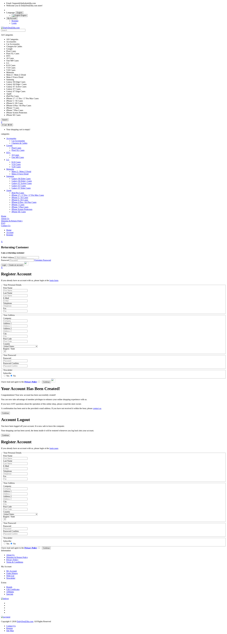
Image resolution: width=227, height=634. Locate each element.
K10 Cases (16, 162)
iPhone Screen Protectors (22, 209)
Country (6, 344)
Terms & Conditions (14, 562)
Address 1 (7, 323)
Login (14, 23)
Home (8, 230)
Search (4, 120)
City (5, 334)
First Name (7, 288)
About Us (10, 555)
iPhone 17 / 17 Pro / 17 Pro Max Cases (28, 195)
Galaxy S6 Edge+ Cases (22, 181)
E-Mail (6, 298)
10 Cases (15, 155)
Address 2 (7, 328)
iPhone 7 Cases (18, 204)
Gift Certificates (12, 589)
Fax (4, 308)
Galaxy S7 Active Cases (22, 183)
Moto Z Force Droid (20, 174)
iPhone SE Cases (19, 212)
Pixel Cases (16, 148)
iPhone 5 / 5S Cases (20, 197)
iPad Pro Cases (18, 193)
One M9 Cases (18, 157)
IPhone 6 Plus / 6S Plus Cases (24, 202)
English (19, 13)
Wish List (10, 576)
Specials (9, 594)
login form (54, 280)
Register (15, 21)
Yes (7, 376)
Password (5, 260)
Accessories (11, 138)
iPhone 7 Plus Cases (20, 207)
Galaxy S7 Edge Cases (21, 188)
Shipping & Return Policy (17, 557)
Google (9, 145)
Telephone (7, 303)
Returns (9, 628)
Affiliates (10, 592)
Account (9, 232)
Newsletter (10, 578)
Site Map (10, 631)
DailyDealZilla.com (25, 621)
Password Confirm (11, 363)
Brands (9, 587)
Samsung (10, 176)
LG (7, 160)
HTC (8, 152)
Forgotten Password (42, 260)
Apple (8, 190)
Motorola (10, 169)
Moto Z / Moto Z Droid (21, 171)
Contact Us (11, 626)
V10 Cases (16, 164)
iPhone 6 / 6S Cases (20, 200)
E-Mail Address (7, 257)
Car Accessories (18, 141)
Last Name (7, 293)
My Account (11, 18)
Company (7, 318)
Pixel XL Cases (18, 150)
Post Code (7, 339)
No (14, 376)
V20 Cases (16, 167)
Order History (12, 573)
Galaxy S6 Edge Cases (21, 178)
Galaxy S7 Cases (19, 186)
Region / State (9, 349)
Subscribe (7, 373)
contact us (97, 408)
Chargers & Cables (19, 143)
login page (54, 448)
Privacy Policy (12, 560)
